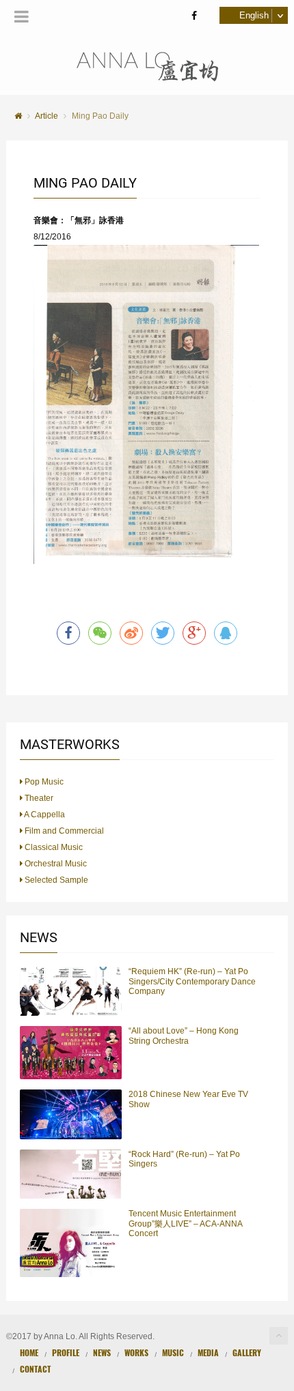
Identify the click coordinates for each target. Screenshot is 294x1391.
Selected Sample (55, 880)
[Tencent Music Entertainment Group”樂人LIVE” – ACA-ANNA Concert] (71, 1242)
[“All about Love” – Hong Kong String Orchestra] (71, 1052)
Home (29, 1352)
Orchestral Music (55, 863)
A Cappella (44, 814)
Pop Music (43, 782)
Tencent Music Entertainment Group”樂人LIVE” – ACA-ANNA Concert (185, 1223)
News (102, 1352)
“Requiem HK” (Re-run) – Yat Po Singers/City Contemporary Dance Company (192, 981)
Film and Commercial (63, 831)
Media (208, 1352)
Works (136, 1352)
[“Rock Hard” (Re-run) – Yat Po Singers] (71, 1174)
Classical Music (53, 847)
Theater (38, 798)
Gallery (246, 1352)
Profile (65, 1352)
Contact (35, 1369)
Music (173, 1352)
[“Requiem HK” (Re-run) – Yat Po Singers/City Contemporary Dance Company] (71, 991)
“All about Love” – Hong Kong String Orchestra (184, 1035)
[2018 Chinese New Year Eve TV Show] (71, 1114)
